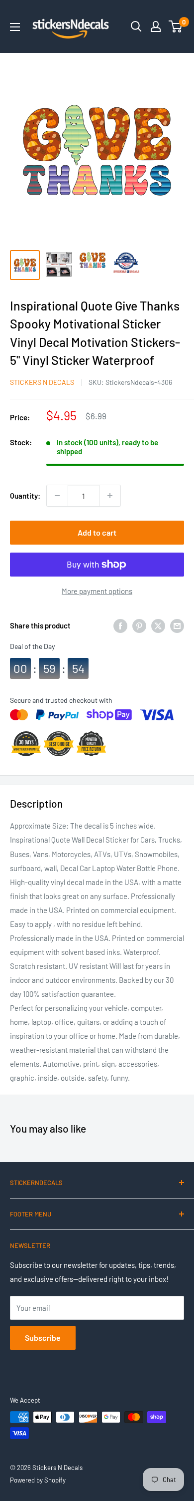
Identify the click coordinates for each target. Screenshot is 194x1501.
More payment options (97, 591)
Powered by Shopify (38, 1480)
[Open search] (136, 26)
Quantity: (25, 495)
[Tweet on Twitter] (158, 625)
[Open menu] (15, 27)
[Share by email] (177, 625)
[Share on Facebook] (120, 625)
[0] (176, 26)
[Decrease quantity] (57, 495)
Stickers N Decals (42, 382)
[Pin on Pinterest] (139, 625)
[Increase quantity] (109, 495)
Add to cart (97, 532)
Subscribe (43, 1337)
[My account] (156, 26)
